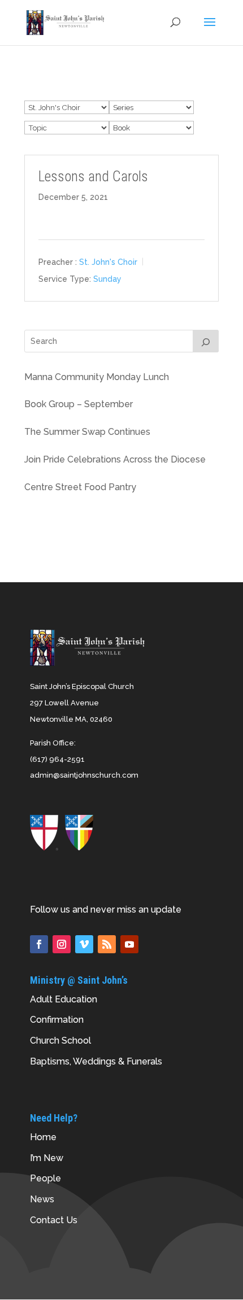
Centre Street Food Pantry (80, 487)
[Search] (206, 341)
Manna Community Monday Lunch (96, 377)
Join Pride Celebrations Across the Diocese (115, 459)
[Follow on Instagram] (62, 944)
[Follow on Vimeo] (84, 944)
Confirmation (57, 1019)
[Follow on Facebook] (39, 944)
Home (43, 1137)
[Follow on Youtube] (129, 944)
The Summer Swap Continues (87, 431)
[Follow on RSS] (107, 944)
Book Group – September (78, 404)
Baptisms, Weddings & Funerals (96, 1061)
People (45, 1178)
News (42, 1199)
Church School (60, 1040)
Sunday (107, 278)
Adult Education (63, 999)
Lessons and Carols (93, 176)
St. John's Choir (108, 262)
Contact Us (53, 1220)
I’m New (46, 1158)
